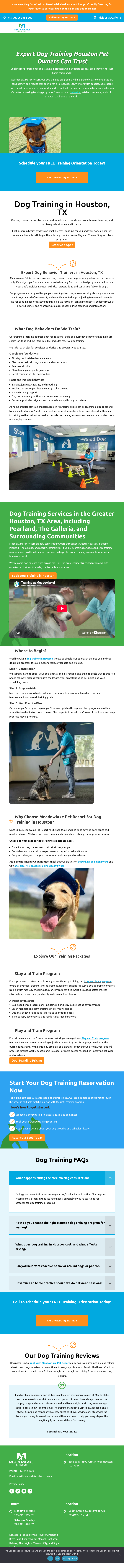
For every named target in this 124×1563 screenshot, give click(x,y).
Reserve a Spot (62, 245)
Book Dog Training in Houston (33, 575)
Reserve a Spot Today (27, 1137)
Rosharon (52, 1539)
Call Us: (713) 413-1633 (62, 17)
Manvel (42, 1539)
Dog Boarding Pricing (27, 1060)
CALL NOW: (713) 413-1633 (62, 177)
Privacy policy (70, 1558)
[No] (120, 1555)
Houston (42, 1534)
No (57, 1558)
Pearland (53, 1534)
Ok (50, 1558)
